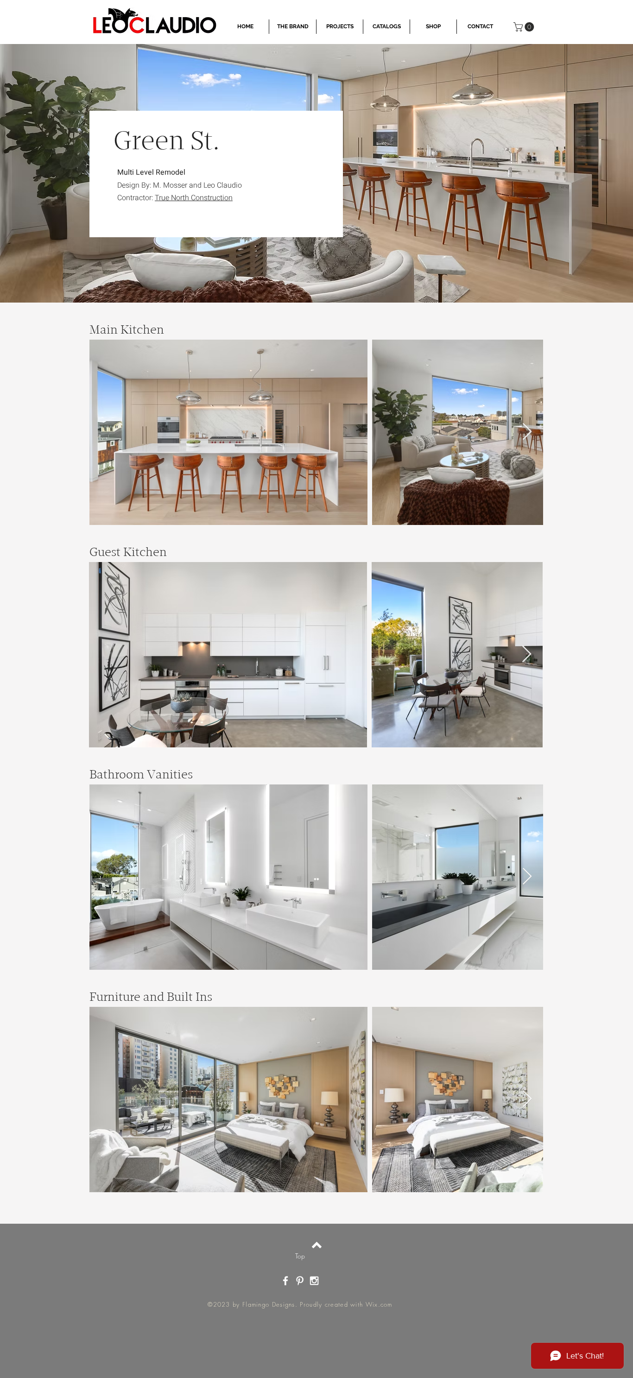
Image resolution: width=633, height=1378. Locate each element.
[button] (524, 27)
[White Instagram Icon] (314, 1281)
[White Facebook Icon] (285, 1281)
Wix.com (379, 1304)
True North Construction (194, 197)
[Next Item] (527, 432)
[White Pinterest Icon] (300, 1281)
